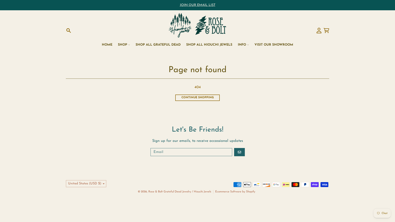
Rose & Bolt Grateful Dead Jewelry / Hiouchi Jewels (179, 191)
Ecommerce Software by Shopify (235, 191)
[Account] (319, 30)
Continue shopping (197, 97)
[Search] (68, 30)
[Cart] (326, 30)
